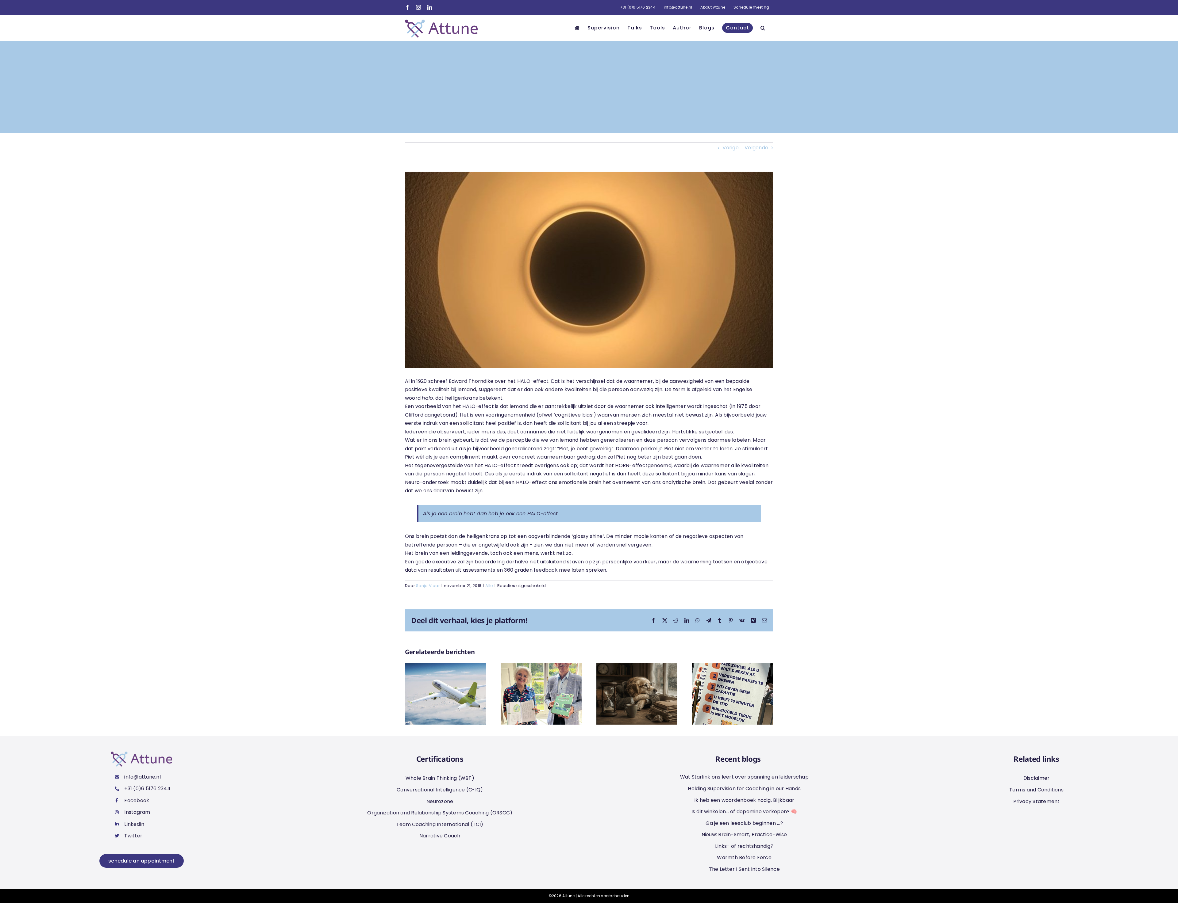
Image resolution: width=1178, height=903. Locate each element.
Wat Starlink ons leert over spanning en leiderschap (744, 776)
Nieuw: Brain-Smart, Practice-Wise (744, 834)
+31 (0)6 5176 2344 (147, 788)
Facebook (136, 800)
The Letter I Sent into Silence (744, 869)
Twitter (133, 835)
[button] (762, 28)
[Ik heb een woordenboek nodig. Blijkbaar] (636, 666)
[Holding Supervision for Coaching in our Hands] (541, 666)
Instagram (137, 812)
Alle (489, 586)
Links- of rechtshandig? (744, 846)
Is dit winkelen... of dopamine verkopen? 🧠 (744, 811)
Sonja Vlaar (428, 586)
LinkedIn (134, 824)
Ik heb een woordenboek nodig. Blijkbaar (744, 800)
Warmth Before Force (744, 857)
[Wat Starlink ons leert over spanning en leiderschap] (445, 666)
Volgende (756, 147)
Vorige (730, 147)
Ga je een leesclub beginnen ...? (744, 823)
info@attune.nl (142, 776)
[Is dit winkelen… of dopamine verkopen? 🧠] (732, 666)
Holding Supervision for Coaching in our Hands (744, 788)
